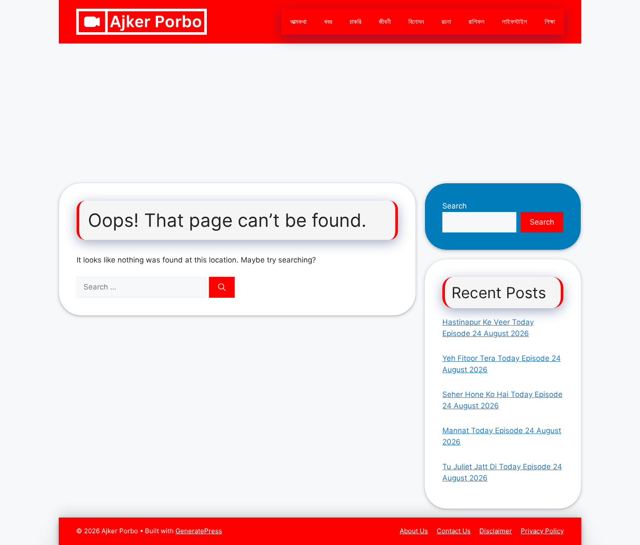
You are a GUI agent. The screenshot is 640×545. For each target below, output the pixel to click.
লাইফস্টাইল (514, 21)
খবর (328, 21)
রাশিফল (476, 21)
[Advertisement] (320, 109)
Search (454, 206)
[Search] (222, 287)
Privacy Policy (542, 531)
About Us (414, 531)
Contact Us (454, 531)
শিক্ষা (550, 21)
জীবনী (385, 21)
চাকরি (355, 21)
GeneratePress (198, 531)
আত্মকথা (298, 21)
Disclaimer (495, 531)
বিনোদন (416, 21)
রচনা (446, 21)
